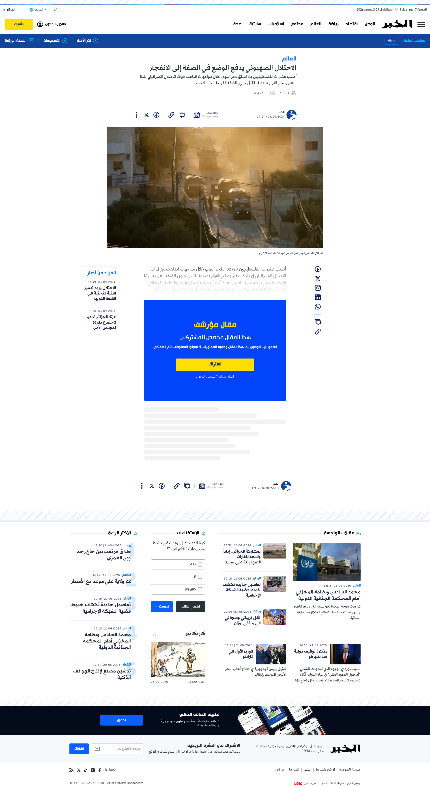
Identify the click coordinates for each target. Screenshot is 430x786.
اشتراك (215, 364)
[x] (146, 115)
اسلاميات (276, 24)
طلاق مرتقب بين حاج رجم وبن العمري (103, 555)
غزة (390, 40)
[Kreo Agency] (299, 783)
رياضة (334, 24)
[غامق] (61, 10)
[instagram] (318, 288)
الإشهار (307, 770)
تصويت (164, 606)
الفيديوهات (51, 41)
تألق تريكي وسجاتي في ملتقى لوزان (243, 620)
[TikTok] (85, 770)
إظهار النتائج (190, 606)
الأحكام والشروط (325, 770)
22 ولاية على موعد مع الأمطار (101, 581)
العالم (315, 24)
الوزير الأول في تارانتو (240, 654)
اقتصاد (352, 24)
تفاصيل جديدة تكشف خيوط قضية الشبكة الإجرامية (242, 590)
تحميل (121, 720)
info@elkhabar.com (130, 783)
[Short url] (171, 115)
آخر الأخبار (84, 41)
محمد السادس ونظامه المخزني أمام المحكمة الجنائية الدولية (328, 595)
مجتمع (297, 24)
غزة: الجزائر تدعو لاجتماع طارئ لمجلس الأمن (101, 322)
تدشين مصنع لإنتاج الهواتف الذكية (102, 674)
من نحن (280, 770)
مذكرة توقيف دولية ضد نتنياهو (310, 654)
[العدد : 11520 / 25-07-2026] (178, 659)
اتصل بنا (294, 770)
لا (195, 576)
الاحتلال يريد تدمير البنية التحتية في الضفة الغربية (100, 293)
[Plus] (136, 115)
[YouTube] (93, 770)
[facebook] (156, 115)
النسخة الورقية (15, 41)
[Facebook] (100, 770)
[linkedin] (318, 297)
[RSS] (71, 770)
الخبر (281, 112)
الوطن (370, 24)
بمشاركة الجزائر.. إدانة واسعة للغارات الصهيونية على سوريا (241, 557)
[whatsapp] (318, 307)
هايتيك (255, 24)
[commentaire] (182, 115)
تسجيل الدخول (205, 377)
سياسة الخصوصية (349, 770)
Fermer (421, 24)
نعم (193, 564)
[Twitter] (78, 770)
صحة (237, 24)
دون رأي (190, 589)
